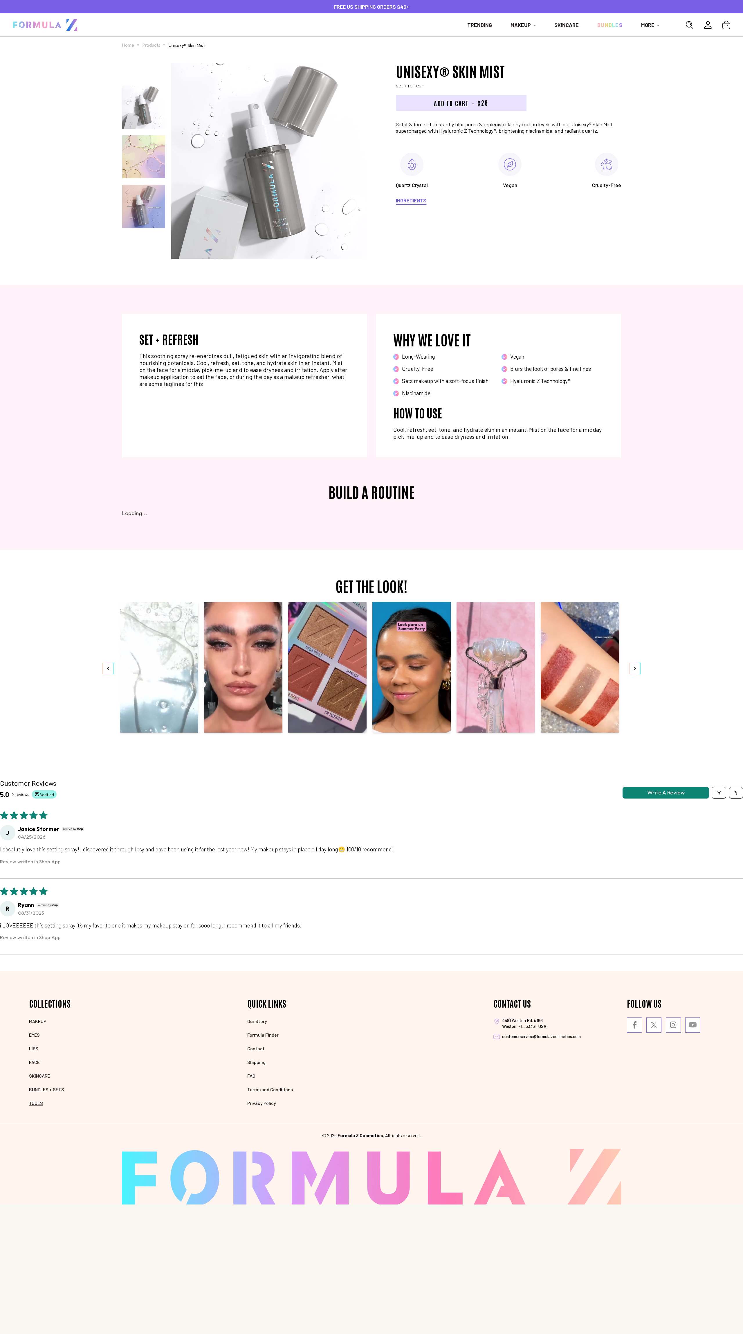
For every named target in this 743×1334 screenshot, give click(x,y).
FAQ (251, 1075)
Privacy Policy (261, 1103)
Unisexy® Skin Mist (186, 45)
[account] (708, 25)
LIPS (33, 1048)
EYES (34, 1035)
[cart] (726, 25)
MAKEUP (37, 1021)
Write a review (666, 792)
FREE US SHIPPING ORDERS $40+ (371, 6)
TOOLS (36, 1103)
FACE (34, 1062)
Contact (256, 1048)
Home (128, 45)
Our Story (257, 1021)
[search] (689, 25)
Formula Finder (263, 1035)
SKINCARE (39, 1075)
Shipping (256, 1062)
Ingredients (411, 200)
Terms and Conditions (270, 1089)
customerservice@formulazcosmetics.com (541, 1036)
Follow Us (644, 1003)
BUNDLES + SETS (46, 1089)
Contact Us (512, 1003)
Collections (50, 1003)
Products (151, 45)
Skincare (566, 25)
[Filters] (719, 793)
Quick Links (266, 1003)
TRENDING (479, 25)
